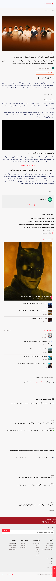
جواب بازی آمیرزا (48, 547)
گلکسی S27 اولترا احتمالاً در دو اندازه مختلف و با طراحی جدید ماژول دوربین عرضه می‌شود (33, 423)
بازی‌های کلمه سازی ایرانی (46, 549)
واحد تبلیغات (46, 67)
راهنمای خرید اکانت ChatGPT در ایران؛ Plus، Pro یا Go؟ (42, 218)
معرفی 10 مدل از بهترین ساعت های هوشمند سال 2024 (35, 341)
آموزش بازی (49, 543)
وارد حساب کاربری (32, 382)
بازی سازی (37, 545)
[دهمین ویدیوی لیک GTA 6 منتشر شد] (50, 320)
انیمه (51, 562)
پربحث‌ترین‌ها (7, 330)
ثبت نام (42, 382)
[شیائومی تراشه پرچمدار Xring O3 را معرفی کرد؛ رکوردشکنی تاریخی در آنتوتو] (28, 492)
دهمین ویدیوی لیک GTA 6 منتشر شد (39, 318)
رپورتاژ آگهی (46, 10)
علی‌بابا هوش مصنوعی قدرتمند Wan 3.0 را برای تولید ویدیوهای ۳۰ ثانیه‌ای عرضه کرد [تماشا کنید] (32, 450)
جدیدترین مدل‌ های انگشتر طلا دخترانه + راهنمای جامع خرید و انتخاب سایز (39, 227)
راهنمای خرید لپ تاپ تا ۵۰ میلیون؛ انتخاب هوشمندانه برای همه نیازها (32, 363)
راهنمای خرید (49, 545)
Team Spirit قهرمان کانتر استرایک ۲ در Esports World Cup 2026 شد (32, 311)
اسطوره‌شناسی (12, 543)
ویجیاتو (52, 10)
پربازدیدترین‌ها (47, 330)
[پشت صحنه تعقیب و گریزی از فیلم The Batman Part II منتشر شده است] (28, 271)
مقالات (38, 553)
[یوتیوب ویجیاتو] (46, 522)
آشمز (34, 114)
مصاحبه (38, 551)
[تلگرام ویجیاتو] (52, 522)
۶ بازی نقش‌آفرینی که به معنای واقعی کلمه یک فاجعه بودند (35, 303)
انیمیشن (50, 564)
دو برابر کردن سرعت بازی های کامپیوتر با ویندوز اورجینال (35, 356)
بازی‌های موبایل (23, 547)
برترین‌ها (38, 547)
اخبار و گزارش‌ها (36, 543)
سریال (50, 566)
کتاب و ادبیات (12, 545)
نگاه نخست (37, 555)
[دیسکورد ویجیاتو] (43, 522)
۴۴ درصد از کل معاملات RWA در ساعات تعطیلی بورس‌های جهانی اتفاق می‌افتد (36, 478)
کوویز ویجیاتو (12, 549)
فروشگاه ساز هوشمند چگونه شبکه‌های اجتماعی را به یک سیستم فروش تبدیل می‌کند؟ (36, 224)
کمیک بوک (12, 547)
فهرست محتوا (48, 95)
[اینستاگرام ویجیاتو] (55, 522)
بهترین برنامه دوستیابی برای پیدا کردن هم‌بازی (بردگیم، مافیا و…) (40, 221)
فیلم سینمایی (49, 567)
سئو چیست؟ (44, 334)
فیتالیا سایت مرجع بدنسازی (48, 230)
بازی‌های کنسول (24, 545)
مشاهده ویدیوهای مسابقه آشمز (28, 166)
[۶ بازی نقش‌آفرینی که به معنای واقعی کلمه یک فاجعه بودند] (50, 305)
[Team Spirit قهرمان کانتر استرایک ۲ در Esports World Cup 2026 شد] (50, 312)
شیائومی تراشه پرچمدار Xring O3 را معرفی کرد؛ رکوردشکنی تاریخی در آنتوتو (36, 505)
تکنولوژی (52, 420)
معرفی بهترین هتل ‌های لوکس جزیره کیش (38, 349)
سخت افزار (37, 549)
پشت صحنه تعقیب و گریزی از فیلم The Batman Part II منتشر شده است (36, 296)
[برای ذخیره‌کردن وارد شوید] (39, 78)
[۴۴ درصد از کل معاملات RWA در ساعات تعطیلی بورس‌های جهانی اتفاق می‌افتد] (28, 465)
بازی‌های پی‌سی (24, 543)
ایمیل (52, 529)
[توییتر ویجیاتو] (49, 522)
